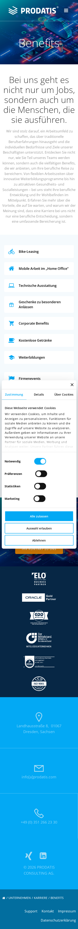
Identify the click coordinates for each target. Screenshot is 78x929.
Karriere (40, 898)
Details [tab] (39, 394)
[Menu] (66, 10)
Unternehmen (20, 898)
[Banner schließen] (72, 384)
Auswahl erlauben (39, 528)
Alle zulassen (39, 516)
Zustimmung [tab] (14, 394)
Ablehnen (39, 540)
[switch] (41, 473)
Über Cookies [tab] (63, 394)
